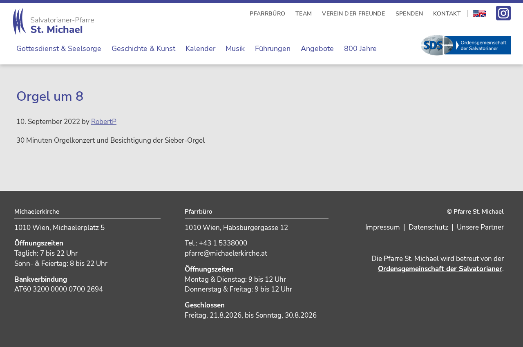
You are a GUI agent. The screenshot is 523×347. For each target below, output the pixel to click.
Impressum (382, 227)
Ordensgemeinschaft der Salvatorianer (440, 269)
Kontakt (447, 14)
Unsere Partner (480, 227)
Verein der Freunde (353, 14)
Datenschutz (428, 227)
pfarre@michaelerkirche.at (226, 253)
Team (303, 14)
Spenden (409, 14)
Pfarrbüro (267, 14)
